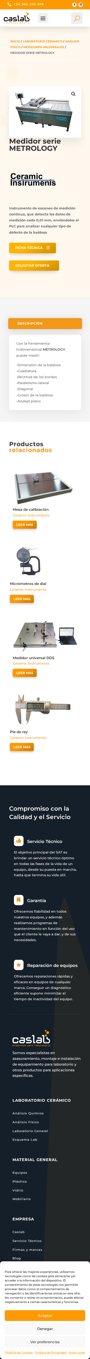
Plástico (19, 1181)
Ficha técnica (29, 248)
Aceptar (45, 1315)
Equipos (19, 1172)
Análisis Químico (28, 1113)
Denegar (45, 1328)
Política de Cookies (19, 1352)
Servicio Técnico (27, 1241)
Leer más (24, 525)
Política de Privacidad (50, 1352)
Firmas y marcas (27, 1250)
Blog (16, 1258)
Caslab (18, 1232)
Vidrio (17, 1190)
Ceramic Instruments (31, 515)
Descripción (29, 324)
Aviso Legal (77, 1352)
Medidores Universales (43, 47)
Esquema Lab (24, 1139)
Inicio (15, 41)
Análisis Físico (25, 1122)
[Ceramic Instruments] (33, 202)
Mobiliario (21, 1199)
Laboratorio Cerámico (42, 41)
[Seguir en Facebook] (74, 5)
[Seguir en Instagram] (80, 5)
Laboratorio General (30, 1131)
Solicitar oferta (32, 265)
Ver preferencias (45, 1342)
